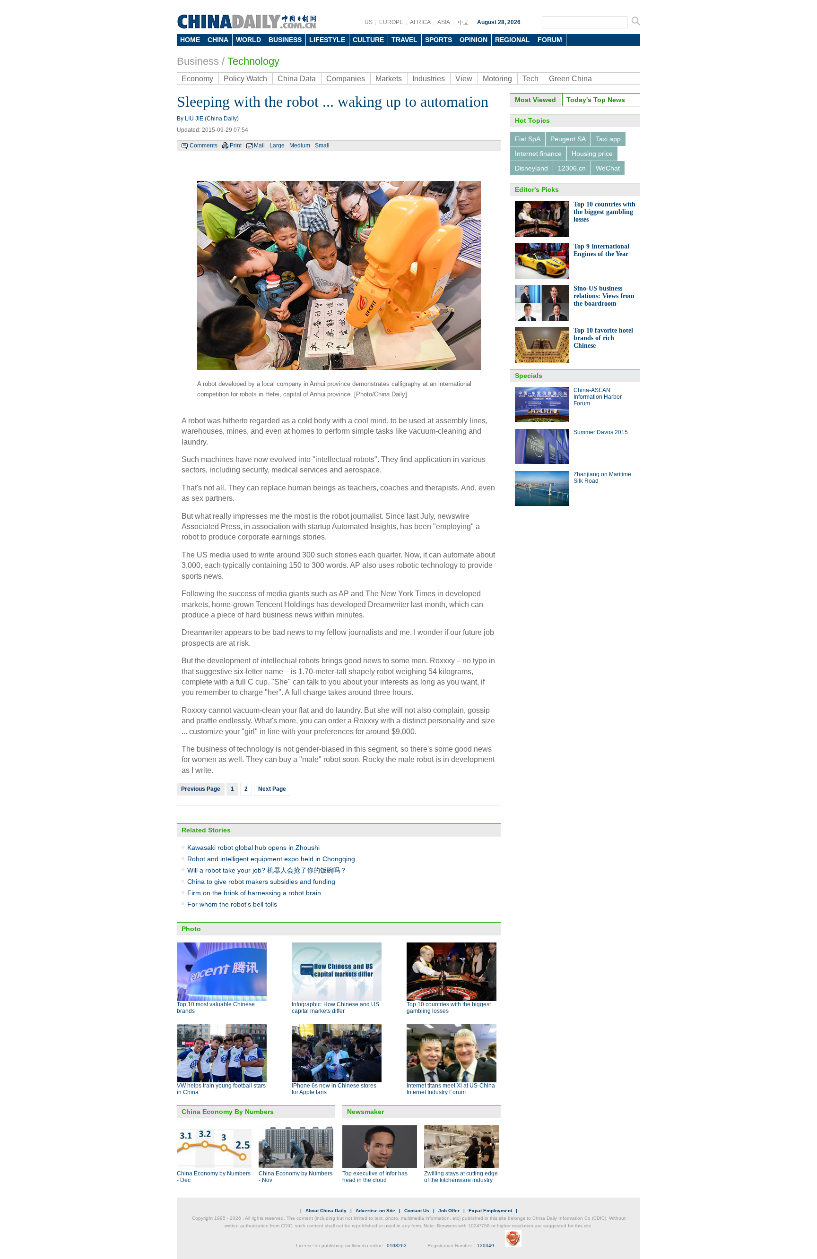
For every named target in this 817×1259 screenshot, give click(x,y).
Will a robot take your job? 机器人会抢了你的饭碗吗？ (267, 870)
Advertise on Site (375, 1210)
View (463, 79)
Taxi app (608, 139)
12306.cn (572, 168)
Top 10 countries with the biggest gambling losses (604, 212)
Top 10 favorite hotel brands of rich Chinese (603, 338)
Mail (259, 145)
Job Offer (449, 1210)
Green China (570, 79)
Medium (299, 145)
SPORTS (438, 39)
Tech (530, 79)
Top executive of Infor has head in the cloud (375, 1176)
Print (236, 145)
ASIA (443, 22)
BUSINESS (285, 39)
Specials (528, 375)
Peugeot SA (568, 139)
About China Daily (326, 1210)
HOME (190, 39)
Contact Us (416, 1210)
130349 (485, 1245)
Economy (197, 79)
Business (198, 61)
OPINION (473, 39)
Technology (253, 61)
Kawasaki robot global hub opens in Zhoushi (253, 847)
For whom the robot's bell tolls (232, 904)
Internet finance (538, 153)
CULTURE (368, 39)
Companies (345, 79)
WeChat (608, 168)
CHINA (218, 39)
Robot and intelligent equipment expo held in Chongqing (271, 859)
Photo (191, 929)
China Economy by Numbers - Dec (214, 1176)
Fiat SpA (527, 139)
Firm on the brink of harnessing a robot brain (254, 893)
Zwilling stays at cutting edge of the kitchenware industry (461, 1176)
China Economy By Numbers (228, 1111)
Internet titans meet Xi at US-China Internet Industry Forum (451, 1089)
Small (322, 145)
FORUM (550, 39)
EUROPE (391, 22)
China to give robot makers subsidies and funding (261, 881)
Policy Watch (245, 79)
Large (277, 145)
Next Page (272, 789)
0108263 (397, 1245)
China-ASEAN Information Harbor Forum (598, 397)
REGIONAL (512, 39)
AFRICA (420, 22)
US (369, 22)
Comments (203, 145)
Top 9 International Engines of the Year (601, 250)
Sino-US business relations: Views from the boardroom (604, 296)
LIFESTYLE (327, 39)
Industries (428, 79)
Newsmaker (365, 1111)
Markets (388, 79)
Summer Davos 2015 (601, 432)
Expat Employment (490, 1210)
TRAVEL (404, 39)
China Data (297, 79)
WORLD (248, 39)
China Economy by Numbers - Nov (295, 1176)
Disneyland (531, 168)
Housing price (592, 153)
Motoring (497, 79)
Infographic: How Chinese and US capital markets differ (335, 1007)
